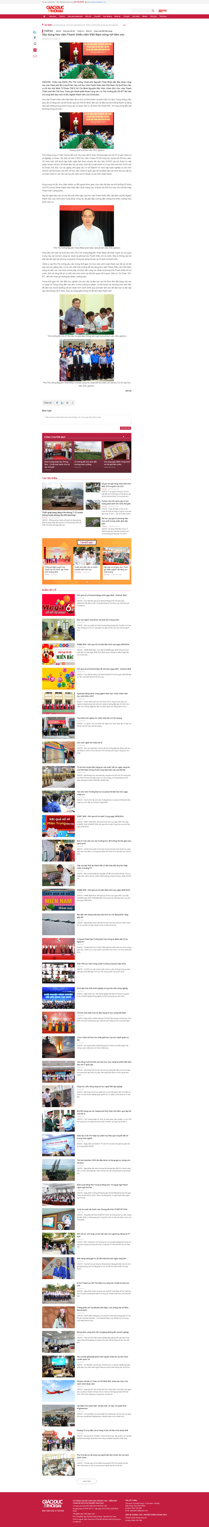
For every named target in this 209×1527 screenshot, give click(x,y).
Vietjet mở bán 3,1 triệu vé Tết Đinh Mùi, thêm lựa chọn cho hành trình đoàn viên (102, 1382)
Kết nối (88, 16)
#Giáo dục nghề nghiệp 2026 (62, 25)
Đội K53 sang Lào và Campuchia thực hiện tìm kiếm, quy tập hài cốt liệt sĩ (104, 1112)
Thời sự (62, 16)
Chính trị (80, 31)
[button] (121, 436)
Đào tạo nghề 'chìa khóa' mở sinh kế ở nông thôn (98, 620)
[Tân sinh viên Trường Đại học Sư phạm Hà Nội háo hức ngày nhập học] (58, 801)
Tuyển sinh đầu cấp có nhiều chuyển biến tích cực (56, 568)
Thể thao (162, 16)
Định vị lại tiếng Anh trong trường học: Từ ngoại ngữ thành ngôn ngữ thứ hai (102, 1186)
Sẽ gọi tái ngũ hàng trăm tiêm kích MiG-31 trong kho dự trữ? (116, 485)
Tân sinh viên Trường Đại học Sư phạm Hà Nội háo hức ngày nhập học (102, 793)
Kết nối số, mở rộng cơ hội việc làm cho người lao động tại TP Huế (103, 1235)
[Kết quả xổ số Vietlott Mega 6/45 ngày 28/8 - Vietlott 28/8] (58, 605)
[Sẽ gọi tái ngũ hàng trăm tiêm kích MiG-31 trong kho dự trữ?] (93, 487)
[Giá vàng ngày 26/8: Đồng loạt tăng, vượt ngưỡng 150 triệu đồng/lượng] (118, 450)
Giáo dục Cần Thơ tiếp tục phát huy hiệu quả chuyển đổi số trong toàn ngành (102, 1137)
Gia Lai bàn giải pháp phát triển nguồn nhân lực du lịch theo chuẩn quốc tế (102, 1358)
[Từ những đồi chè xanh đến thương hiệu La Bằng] (58, 450)
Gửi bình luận (125, 428)
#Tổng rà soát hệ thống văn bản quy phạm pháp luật (88, 25)
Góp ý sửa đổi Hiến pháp (103, 31)
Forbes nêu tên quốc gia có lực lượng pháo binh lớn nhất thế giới (116, 502)
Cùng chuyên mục (55, 437)
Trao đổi (97, 16)
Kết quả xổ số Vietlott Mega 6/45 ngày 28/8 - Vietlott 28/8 (101, 595)
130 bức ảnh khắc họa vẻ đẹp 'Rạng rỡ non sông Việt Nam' (101, 1013)
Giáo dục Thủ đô (163, 10)
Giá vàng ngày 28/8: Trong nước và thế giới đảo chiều (88, 463)
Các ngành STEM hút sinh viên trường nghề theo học (115, 568)
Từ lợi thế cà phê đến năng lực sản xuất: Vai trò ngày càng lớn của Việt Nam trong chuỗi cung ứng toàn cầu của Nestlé (103, 768)
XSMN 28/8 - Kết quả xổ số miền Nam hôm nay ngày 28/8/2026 (103, 890)
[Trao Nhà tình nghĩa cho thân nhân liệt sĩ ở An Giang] (58, 728)
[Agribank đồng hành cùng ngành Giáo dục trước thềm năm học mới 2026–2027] (58, 703)
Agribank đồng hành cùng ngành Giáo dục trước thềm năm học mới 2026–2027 (102, 695)
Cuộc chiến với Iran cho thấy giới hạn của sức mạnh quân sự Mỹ (103, 1038)
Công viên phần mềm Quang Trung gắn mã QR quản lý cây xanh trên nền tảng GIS (104, 1481)
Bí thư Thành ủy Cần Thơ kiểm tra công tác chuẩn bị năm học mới (103, 1284)
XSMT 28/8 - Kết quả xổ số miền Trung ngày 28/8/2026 (100, 816)
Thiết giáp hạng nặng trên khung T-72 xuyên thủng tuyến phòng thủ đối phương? (62, 513)
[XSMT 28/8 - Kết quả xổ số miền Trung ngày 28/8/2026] (58, 826)
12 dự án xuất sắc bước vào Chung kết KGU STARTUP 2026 (102, 1209)
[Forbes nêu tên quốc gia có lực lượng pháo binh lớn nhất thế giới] (93, 505)
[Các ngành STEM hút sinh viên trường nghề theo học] (116, 556)
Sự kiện (48, 25)
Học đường (107, 16)
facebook (35, 37)
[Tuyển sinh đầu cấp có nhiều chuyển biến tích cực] (57, 556)
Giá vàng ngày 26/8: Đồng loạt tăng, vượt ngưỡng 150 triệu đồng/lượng (116, 464)
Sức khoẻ (135, 16)
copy (72, 403)
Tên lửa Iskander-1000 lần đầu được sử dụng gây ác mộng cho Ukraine (103, 1161)
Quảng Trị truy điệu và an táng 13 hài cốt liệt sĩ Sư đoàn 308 (102, 1430)
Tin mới (35, 56)
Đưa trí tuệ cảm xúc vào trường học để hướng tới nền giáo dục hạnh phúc (104, 842)
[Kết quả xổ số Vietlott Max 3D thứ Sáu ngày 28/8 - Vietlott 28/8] (58, 679)
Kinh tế (89, 31)
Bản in (35, 43)
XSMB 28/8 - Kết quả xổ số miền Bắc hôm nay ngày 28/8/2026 (103, 644)
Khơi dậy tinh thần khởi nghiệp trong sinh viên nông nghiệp (102, 988)
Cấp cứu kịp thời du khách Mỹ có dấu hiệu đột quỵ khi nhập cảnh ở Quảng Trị (102, 866)
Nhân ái (117, 16)
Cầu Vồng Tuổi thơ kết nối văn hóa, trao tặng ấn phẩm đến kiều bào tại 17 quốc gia (104, 1063)
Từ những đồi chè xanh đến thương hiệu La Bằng (56, 463)
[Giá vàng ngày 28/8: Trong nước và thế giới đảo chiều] (88, 450)
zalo (35, 31)
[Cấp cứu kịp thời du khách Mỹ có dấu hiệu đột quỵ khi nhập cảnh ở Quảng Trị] (58, 875)
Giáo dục (52, 16)
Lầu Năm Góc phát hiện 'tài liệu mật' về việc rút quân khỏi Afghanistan (101, 1407)
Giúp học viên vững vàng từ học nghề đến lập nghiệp (99, 1087)
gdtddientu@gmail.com (98, 2)
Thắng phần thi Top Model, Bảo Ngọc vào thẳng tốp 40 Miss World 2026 (103, 1309)
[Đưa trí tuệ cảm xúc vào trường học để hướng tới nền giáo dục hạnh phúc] (58, 851)
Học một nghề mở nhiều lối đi (89, 743)
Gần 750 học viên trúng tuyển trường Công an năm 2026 (101, 964)
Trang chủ (44, 16)
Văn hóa (153, 16)
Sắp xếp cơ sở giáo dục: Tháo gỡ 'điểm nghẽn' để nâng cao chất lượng (86, 569)
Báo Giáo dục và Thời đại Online (55, 9)
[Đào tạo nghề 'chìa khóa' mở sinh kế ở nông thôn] (58, 629)
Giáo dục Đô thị (69, 31)
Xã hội (58, 31)
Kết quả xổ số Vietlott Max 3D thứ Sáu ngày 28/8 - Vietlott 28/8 (104, 669)
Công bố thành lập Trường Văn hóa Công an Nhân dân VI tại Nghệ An (102, 940)
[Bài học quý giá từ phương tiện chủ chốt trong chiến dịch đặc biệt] (93, 522)
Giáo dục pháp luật (75, 16)
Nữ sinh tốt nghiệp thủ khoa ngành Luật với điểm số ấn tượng (103, 1504)
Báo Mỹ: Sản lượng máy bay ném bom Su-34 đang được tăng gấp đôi (102, 916)
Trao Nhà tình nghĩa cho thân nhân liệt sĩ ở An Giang (99, 718)
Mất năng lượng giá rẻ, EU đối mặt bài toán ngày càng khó (101, 1258)
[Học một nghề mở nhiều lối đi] (58, 752)
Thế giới (126, 16)
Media (144, 16)
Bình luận (35, 49)
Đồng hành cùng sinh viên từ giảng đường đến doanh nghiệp (103, 1332)
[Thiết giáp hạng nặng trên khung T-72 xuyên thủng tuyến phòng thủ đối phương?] (62, 496)
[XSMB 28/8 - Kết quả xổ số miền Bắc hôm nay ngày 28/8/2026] (58, 654)
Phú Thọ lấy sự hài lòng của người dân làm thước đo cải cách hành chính (103, 1456)
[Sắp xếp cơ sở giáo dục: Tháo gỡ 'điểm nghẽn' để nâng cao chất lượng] (86, 556)
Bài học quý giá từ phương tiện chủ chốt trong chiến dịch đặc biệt (115, 521)
